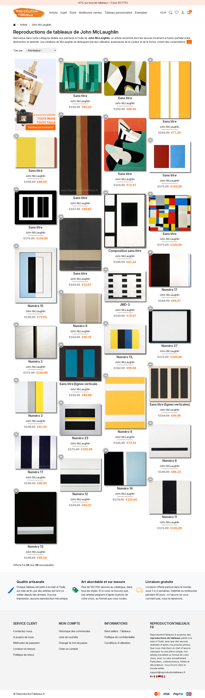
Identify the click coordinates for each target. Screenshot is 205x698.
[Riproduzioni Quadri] (155, 676)
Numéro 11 (169, 517)
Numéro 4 (125, 432)
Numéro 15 (35, 306)
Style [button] (73, 12)
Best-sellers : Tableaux (117, 631)
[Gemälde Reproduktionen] (159, 676)
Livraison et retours (24, 648)
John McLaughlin (80, 101)
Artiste (23, 24)
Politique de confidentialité (119, 637)
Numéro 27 (169, 346)
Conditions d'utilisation (117, 642)
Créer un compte (68, 648)
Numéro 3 (35, 416)
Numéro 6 (80, 326)
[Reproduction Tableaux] (163, 676)
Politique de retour (23, 654)
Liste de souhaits (68, 637)
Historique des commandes (74, 631)
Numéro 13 (35, 546)
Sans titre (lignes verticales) (169, 404)
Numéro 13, (125, 357)
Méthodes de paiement (26, 642)
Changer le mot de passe (73, 642)
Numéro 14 (125, 488)
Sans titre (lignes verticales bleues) (80, 384)
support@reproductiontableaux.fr (167, 672)
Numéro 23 (80, 438)
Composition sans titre (124, 251)
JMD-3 (125, 305)
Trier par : (18, 50)
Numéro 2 (35, 361)
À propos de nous (23, 637)
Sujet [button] (63, 12)
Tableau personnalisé (118, 12)
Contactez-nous (22, 631)
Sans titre (80, 96)
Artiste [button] (53, 12)
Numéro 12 (80, 494)
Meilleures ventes (90, 12)
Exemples (141, 12)
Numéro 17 (169, 290)
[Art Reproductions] (151, 676)
